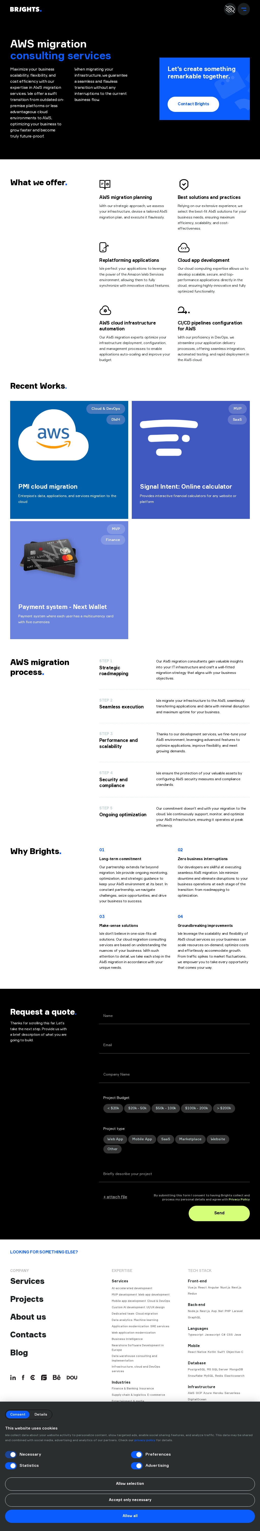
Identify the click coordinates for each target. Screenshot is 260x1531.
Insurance (146, 1388)
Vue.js (192, 1287)
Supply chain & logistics (129, 1394)
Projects (26, 1299)
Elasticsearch (234, 1375)
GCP (199, 1393)
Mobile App (142, 1139)
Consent (17, 1414)
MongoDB (236, 1369)
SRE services (159, 1326)
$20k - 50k (137, 1108)
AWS (191, 1393)
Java (237, 1334)
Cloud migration (147, 1313)
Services (27, 1281)
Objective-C (234, 1352)
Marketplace (190, 1139)
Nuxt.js (225, 1287)
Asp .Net (217, 1311)
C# (223, 1334)
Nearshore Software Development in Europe (138, 1347)
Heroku (218, 1393)
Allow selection (130, 1484)
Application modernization (130, 1326)
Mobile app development (129, 1301)
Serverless (232, 1393)
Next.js (236, 1287)
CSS (230, 1334)
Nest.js (205, 1311)
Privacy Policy (239, 1199)
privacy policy (144, 1440)
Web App (115, 1139)
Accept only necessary (130, 1500)
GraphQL (194, 1317)
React (202, 1287)
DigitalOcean (197, 1399)
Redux (192, 1293)
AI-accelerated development (132, 1288)
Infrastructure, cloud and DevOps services (136, 1369)
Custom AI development (128, 1307)
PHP (228, 1311)
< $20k (113, 1108)
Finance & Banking (125, 1388)
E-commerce (156, 1394)
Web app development (154, 1294)
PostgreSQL (197, 1369)
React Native (197, 1352)
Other (112, 1149)
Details (41, 1414)
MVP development (124, 1294)
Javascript (212, 1334)
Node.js (193, 1311)
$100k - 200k (196, 1108)
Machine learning (146, 1320)
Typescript (195, 1334)
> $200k (224, 1108)
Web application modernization (134, 1332)
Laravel (237, 1311)
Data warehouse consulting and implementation (134, 1358)
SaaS (165, 1139)
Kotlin (212, 1352)
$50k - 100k (166, 1108)
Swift (221, 1352)
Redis (219, 1375)
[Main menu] (244, 9)
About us (28, 1317)
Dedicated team (123, 1313)
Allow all (130, 1516)
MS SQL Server (217, 1369)
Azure (207, 1393)
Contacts (28, 1334)
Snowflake (195, 1375)
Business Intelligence (127, 1339)
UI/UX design (156, 1307)
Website (218, 1139)
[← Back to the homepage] (26, 9)
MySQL (209, 1375)
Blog (19, 1352)
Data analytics (122, 1320)
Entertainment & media (128, 1401)
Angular (213, 1287)
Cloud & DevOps (158, 1301)
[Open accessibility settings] (230, 9)
